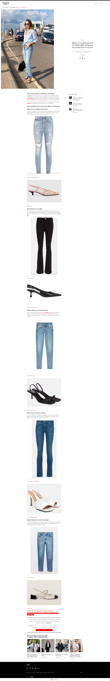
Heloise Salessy (72, 658)
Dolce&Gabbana (36, 177)
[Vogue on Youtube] (36, 668)
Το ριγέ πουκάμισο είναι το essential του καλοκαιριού (43, 610)
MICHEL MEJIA (29, 658)
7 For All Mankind (36, 481)
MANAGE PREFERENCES (50, 672)
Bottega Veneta (34, 517)
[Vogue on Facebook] (27, 668)
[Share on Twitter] (82, 59)
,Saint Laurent (33, 410)
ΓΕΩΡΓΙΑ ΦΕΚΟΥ (75, 112)
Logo (35, 665)
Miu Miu (30, 608)
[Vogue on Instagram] (30, 668)
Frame (34, 278)
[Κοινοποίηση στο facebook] (80, 59)
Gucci (30, 206)
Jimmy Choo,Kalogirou (33, 307)
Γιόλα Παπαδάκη (44, 657)
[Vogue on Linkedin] (38, 668)
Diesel (34, 375)
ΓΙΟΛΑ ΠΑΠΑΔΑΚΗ (75, 100)
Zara (33, 577)
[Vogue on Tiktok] (33, 668)
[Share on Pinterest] (85, 59)
